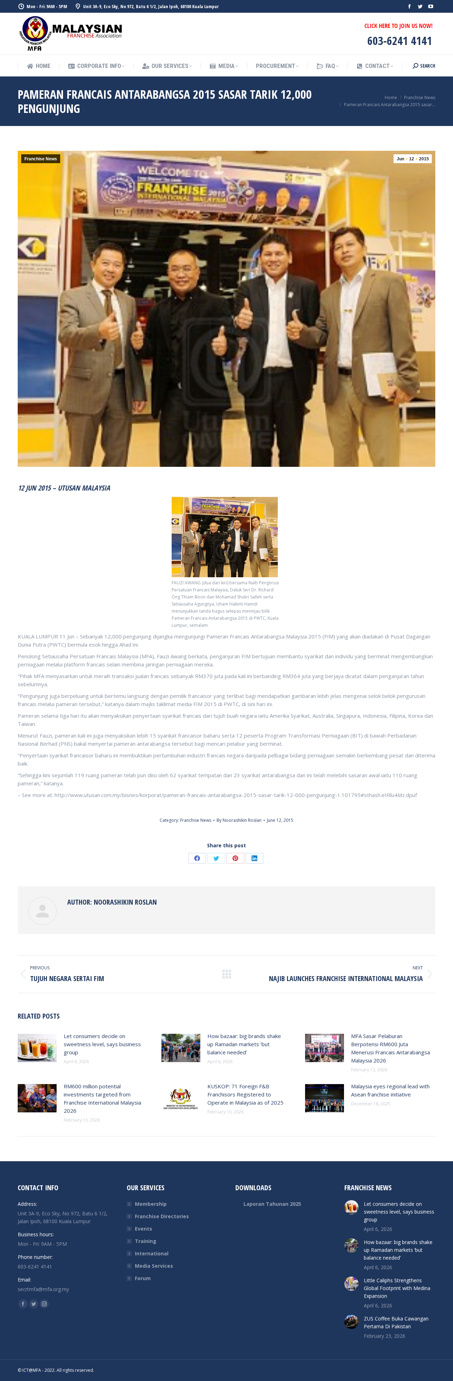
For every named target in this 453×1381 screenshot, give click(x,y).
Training (145, 1241)
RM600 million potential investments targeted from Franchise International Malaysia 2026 (102, 1098)
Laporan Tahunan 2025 (272, 1204)
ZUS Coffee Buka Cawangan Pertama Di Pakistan (396, 1322)
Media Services (154, 1265)
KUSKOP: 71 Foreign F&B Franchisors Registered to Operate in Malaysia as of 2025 (245, 1094)
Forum (143, 1278)
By (239, 820)
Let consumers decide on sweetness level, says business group (102, 1044)
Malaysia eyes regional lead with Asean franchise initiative (390, 1090)
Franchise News (40, 158)
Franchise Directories (162, 1216)
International (151, 1253)
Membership (151, 1204)
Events (143, 1228)
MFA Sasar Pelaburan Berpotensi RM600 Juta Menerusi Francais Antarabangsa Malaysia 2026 (390, 1048)
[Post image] (37, 1048)
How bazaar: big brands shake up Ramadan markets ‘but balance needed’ (244, 1044)
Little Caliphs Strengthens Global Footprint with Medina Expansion (397, 1288)
